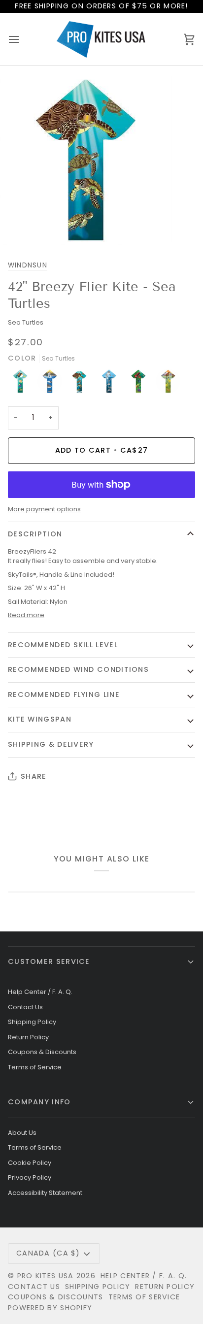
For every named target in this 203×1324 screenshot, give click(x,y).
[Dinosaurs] (168, 383)
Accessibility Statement (45, 1192)
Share (33, 776)
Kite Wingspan (39, 719)
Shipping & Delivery (51, 744)
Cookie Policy (29, 1162)
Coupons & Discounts (42, 1052)
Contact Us (25, 1007)
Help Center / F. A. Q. (40, 991)
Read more (26, 615)
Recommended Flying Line (64, 694)
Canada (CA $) (48, 1253)
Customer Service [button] (49, 961)
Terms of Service (35, 1067)
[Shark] (52, 383)
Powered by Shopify (50, 1308)
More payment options (44, 509)
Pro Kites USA (45, 1276)
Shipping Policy (32, 1021)
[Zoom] (18, 226)
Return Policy (28, 1037)
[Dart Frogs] (141, 383)
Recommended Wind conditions (78, 669)
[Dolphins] (111, 383)
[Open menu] (22, 39)
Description (35, 534)
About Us (22, 1132)
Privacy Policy (29, 1177)
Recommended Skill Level (63, 645)
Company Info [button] (39, 1102)
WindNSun (27, 265)
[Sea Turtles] (82, 383)
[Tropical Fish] (22, 383)
